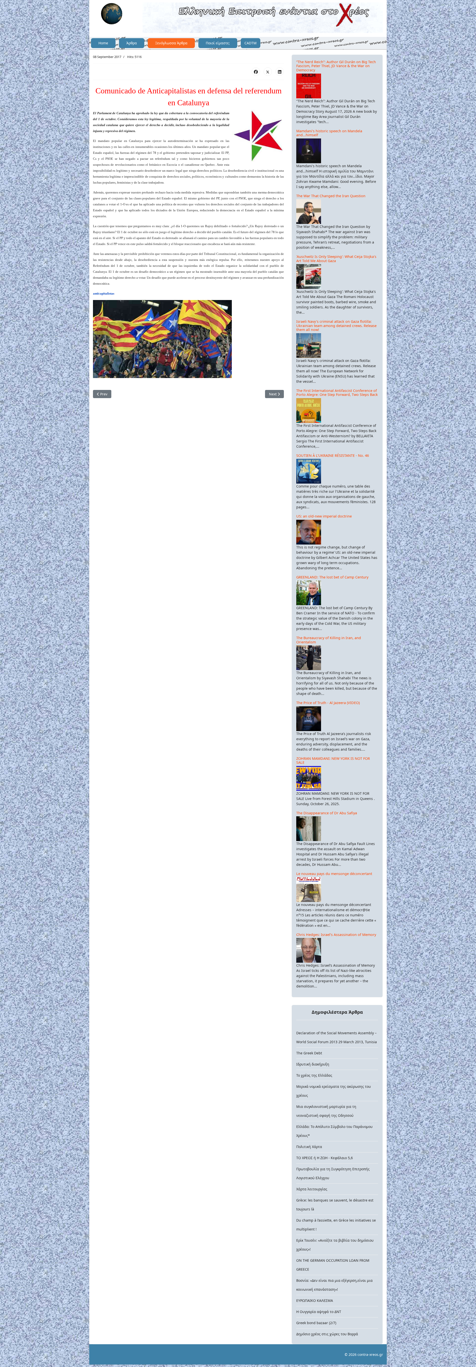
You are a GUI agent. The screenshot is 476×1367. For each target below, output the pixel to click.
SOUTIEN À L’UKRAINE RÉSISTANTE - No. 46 (332, 455)
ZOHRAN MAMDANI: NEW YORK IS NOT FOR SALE (333, 760)
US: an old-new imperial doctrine (324, 516)
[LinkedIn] (279, 71)
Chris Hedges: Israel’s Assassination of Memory (336, 934)
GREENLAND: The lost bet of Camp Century (332, 577)
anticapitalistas (103, 293)
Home (103, 43)
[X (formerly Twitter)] (268, 71)
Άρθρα (131, 43)
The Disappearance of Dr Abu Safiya (326, 813)
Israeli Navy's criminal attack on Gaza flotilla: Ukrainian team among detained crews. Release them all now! (336, 325)
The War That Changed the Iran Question (330, 195)
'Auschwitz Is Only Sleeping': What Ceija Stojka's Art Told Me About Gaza (336, 258)
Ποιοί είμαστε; (218, 43)
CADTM (250, 43)
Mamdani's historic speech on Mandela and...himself (329, 133)
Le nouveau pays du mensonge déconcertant (334, 873)
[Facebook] (256, 71)
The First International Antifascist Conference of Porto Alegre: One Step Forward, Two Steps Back (337, 392)
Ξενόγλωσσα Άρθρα (171, 43)
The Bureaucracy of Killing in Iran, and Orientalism (328, 639)
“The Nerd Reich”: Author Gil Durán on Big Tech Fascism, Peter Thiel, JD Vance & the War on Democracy (336, 65)
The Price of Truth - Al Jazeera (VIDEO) (328, 702)
